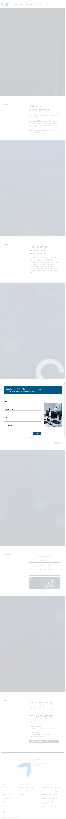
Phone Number (8, 425)
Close (62, 382)
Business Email (8, 417)
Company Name (9, 409)
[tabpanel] (22, 414)
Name (6, 401)
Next (37, 433)
